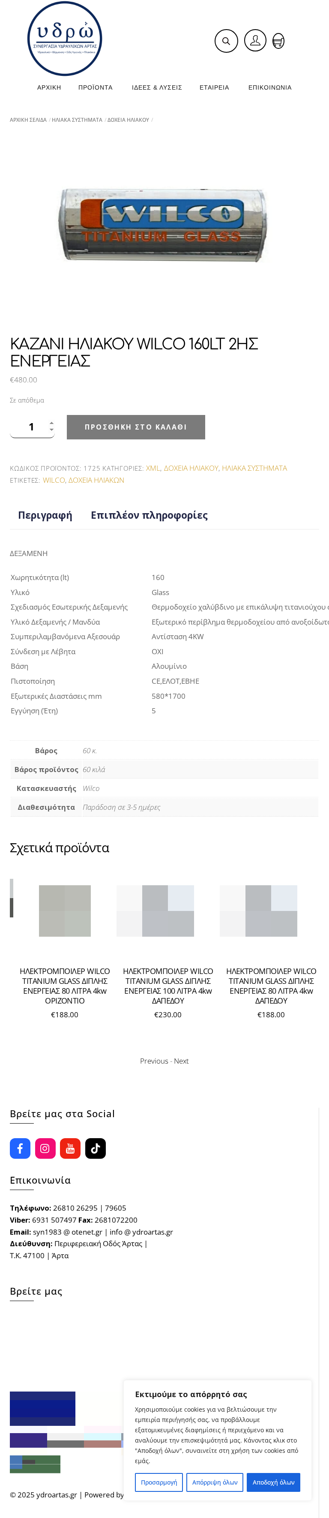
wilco (54, 480)
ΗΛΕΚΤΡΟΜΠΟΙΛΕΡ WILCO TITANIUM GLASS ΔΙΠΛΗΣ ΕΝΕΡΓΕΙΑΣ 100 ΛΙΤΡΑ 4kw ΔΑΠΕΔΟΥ (81, 986)
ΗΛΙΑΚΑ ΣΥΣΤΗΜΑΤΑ (77, 119)
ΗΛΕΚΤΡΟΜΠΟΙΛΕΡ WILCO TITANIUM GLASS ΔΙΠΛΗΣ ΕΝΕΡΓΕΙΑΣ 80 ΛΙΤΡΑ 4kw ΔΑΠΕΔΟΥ (184, 986)
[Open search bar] (226, 41)
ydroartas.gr (56, 1495)
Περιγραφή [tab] (45, 515)
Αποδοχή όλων (274, 1482)
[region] (217, 1440)
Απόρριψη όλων (215, 1482)
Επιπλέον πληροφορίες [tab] (149, 515)
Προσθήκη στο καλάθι (136, 427)
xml (153, 468)
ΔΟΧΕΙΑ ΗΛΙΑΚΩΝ (96, 480)
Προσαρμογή (159, 1482)
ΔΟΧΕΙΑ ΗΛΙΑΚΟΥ (128, 119)
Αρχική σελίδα (28, 119)
